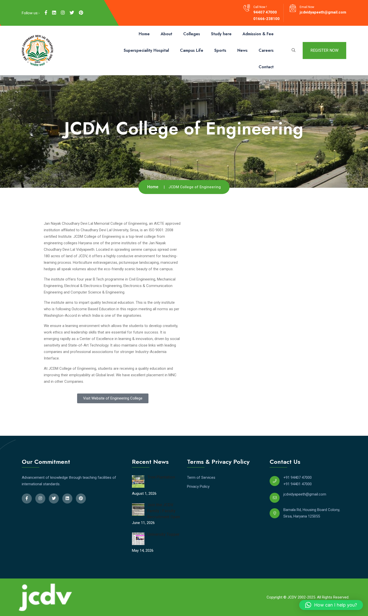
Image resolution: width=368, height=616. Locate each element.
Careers (266, 50)
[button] (331, 605)
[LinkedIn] (54, 13)
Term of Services (201, 477)
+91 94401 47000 (297, 484)
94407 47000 (265, 12)
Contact (266, 67)
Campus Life (191, 50)
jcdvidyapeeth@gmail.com (323, 12)
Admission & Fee (258, 34)
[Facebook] (46, 13)
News (242, 50)
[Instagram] (63, 13)
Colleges (191, 34)
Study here (221, 34)
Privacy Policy (198, 486)
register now (324, 50)
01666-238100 (266, 18)
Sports (220, 50)
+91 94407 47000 (297, 477)
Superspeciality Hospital (146, 50)
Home (144, 34)
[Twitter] (72, 13)
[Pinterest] (81, 13)
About (166, 34)
